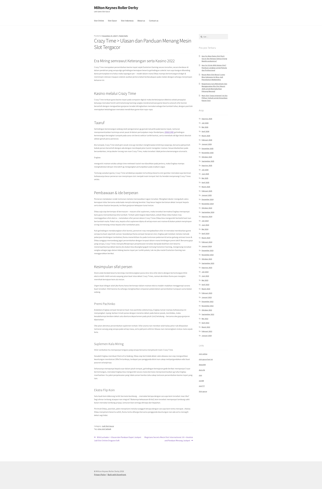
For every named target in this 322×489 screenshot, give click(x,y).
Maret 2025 (206, 187)
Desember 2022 (207, 301)
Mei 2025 (205, 178)
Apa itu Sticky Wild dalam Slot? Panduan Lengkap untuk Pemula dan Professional (214, 67)
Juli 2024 (205, 221)
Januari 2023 (207, 297)
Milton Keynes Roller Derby (116, 7)
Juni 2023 (205, 276)
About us (141, 20)
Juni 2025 (205, 174)
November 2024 (207, 204)
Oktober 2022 (207, 310)
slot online (203, 354)
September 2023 (208, 263)
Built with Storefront (117, 474)
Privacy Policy (100, 474)
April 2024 (205, 233)
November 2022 (207, 306)
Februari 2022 (207, 331)
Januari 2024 (207, 246)
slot (200, 375)
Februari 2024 (207, 242)
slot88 (201, 381)
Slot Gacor (112, 20)
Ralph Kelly (123, 36)
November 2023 (207, 255)
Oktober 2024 (207, 208)
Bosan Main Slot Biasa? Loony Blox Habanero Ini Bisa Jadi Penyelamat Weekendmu (213, 77)
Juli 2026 (205, 123)
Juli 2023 (205, 272)
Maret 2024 (206, 238)
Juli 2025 (205, 170)
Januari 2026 (207, 144)
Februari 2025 (207, 191)
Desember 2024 (207, 199)
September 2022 (208, 314)
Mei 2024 (205, 229)
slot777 (202, 386)
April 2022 (205, 323)
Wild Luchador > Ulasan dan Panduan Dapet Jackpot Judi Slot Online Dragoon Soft (117, 439)
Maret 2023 (206, 289)
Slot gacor (203, 391)
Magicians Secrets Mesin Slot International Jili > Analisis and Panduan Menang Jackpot (168, 439)
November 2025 (207, 153)
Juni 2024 (205, 225)
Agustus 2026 (207, 119)
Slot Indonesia (127, 20)
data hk (202, 370)
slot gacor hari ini (206, 359)
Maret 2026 (206, 136)
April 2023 (205, 284)
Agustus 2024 (207, 216)
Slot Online (99, 20)
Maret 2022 (206, 327)
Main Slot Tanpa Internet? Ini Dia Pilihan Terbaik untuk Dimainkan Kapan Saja (214, 98)
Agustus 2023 (207, 267)
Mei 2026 (205, 127)
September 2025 (208, 161)
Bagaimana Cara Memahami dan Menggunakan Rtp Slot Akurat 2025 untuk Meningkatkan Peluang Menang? (214, 87)
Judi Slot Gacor (108, 426)
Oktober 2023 (207, 259)
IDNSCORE (169, 132)
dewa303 (202, 365)
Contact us (153, 20)
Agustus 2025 (207, 165)
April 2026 (205, 131)
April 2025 (205, 182)
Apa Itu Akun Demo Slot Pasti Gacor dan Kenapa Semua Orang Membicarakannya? (214, 58)
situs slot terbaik (104, 429)
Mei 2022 (205, 318)
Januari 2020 (207, 335)
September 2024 (208, 212)
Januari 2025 (207, 195)
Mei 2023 (205, 280)
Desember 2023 (207, 250)
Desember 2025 (207, 148)
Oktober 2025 (207, 157)
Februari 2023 (207, 293)
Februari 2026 (207, 140)
